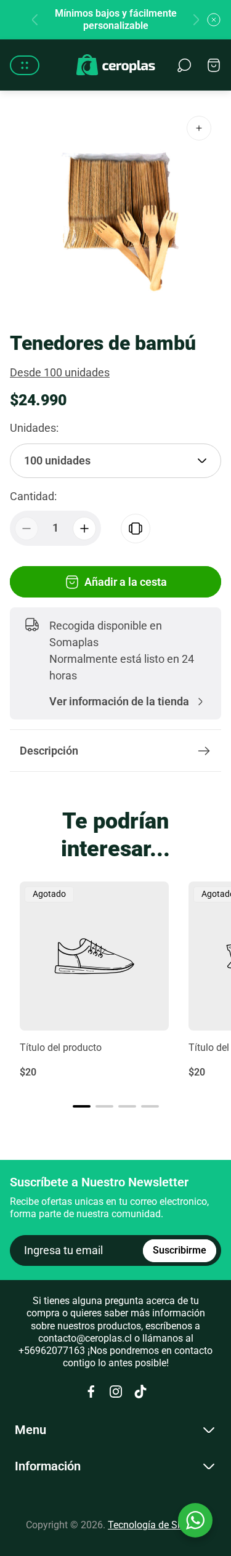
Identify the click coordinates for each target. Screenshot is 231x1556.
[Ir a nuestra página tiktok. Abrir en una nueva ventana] (140, 1391)
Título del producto (61, 1047)
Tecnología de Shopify (156, 1525)
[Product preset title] (94, 956)
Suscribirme (179, 1250)
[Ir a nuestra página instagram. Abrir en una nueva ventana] (115, 1391)
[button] (82, 1106)
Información (48, 1466)
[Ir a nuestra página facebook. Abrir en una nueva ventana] (91, 1391)
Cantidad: (33, 496)
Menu (30, 1429)
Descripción (49, 750)
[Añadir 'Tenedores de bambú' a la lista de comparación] (135, 528)
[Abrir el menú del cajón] (24, 65)
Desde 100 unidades (60, 372)
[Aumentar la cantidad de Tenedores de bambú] (84, 528)
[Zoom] (199, 128)
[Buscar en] (184, 65)
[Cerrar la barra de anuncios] (213, 19)
